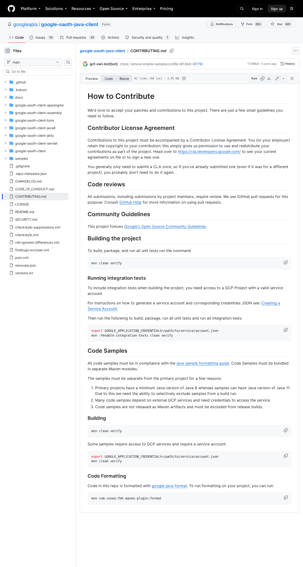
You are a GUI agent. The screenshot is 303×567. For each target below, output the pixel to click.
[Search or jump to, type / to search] (242, 8)
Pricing (166, 8)
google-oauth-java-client (69, 24)
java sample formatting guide (203, 363)
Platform (29, 8)
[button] (286, 262)
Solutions (54, 8)
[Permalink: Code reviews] (84, 184)
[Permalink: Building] (84, 418)
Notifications (224, 24)
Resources (81, 8)
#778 (198, 64)
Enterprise (142, 8)
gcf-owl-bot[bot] (104, 64)
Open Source (112, 8)
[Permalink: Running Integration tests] (84, 278)
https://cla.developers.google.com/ (209, 151)
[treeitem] (36, 196)
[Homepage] (11, 8)
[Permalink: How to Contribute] (84, 96)
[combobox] (40, 71)
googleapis (25, 24)
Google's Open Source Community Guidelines (165, 226)
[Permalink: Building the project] (84, 238)
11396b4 (253, 63)
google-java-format (169, 485)
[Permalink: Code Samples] (84, 351)
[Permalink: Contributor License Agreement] (84, 127)
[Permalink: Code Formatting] (84, 476)
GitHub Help (130, 202)
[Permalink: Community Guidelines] (84, 214)
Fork (253, 24)
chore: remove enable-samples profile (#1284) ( (157, 64)
